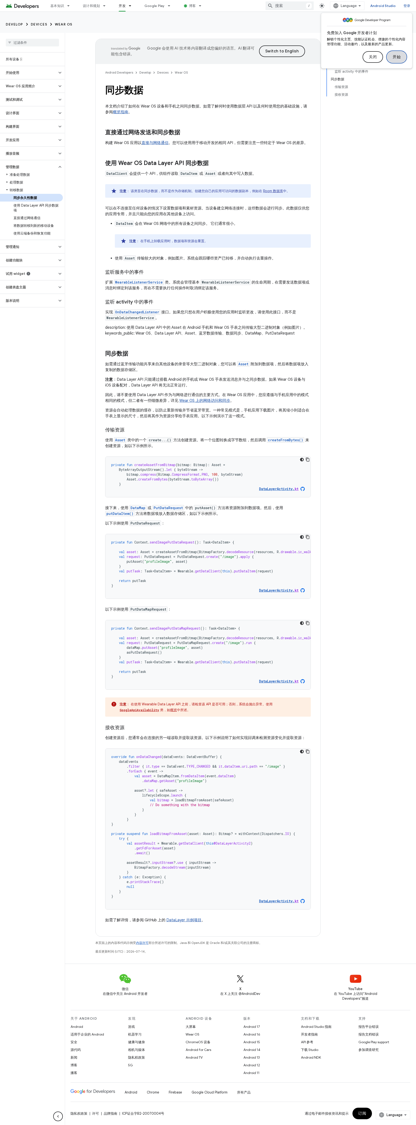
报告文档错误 (368, 1034)
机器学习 (135, 1034)
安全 (74, 1042)
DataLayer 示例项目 (184, 920)
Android (77, 1026)
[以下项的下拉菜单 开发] (132, 6)
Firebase (175, 1092)
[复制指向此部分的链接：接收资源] (129, 728)
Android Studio (383, 6)
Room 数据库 (273, 191)
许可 (95, 1113)
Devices (39, 24)
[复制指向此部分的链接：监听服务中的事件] (148, 272)
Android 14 (251, 1050)
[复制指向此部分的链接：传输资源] (129, 430)
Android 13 (251, 1057)
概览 (173, 710)
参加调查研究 (368, 1050)
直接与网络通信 (155, 142)
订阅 (362, 1113)
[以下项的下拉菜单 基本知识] (70, 6)
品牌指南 (110, 1113)
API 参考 (307, 1042)
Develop (14, 24)
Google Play (154, 6)
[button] (28, 72)
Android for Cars (198, 1050)
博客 (192, 6)
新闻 (74, 1057)
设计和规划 (91, 6)
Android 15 (251, 1042)
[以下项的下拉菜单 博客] (202, 6)
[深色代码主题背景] (302, 459)
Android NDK (311, 1057)
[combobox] (290, 5)
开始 (397, 57)
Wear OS (63, 24)
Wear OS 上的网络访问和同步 (204, 400)
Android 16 (251, 1034)
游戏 (131, 1026)
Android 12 (251, 1065)
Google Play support (373, 1042)
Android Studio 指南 (316, 1026)
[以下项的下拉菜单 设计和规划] (106, 6)
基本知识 (57, 6)
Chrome (153, 1092)
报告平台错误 (368, 1026)
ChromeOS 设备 (198, 1042)
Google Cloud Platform (210, 1092)
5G (130, 1065)
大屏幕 (191, 1026)
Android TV (194, 1057)
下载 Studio (309, 1050)
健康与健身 (136, 1042)
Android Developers (119, 72)
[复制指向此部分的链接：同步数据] (133, 354)
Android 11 (251, 1073)
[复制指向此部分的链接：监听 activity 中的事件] (158, 302)
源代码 (76, 1050)
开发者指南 (309, 1034)
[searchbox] (32, 42)
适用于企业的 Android (87, 1034)
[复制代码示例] (308, 459)
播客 (74, 1073)
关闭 (373, 57)
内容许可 (142, 943)
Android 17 (251, 1026)
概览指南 (120, 112)
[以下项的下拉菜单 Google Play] (171, 6)
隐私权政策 (136, 1057)
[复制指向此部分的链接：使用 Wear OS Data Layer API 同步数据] (213, 163)
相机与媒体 (136, 1050)
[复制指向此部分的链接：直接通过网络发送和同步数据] (185, 133)
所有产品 (244, 1092)
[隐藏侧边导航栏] (58, 1116)
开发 (122, 6)
